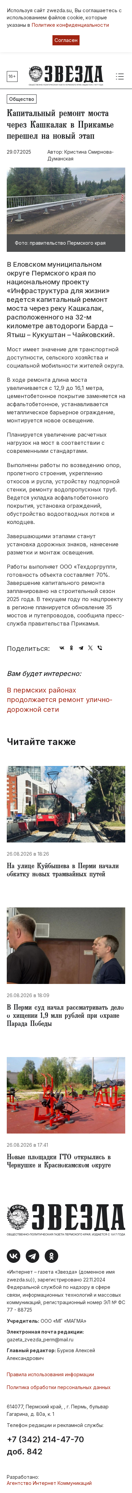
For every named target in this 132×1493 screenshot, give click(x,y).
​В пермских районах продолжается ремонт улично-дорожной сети (59, 699)
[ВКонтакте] (62, 648)
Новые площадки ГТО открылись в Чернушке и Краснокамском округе (59, 1162)
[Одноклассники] (71, 648)
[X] (90, 648)
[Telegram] (81, 648)
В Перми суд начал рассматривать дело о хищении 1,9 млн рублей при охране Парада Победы (65, 1016)
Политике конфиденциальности (70, 25)
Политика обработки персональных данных (59, 1387)
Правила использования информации (50, 1374)
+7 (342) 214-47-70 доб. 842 (45, 1445)
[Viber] (100, 648)
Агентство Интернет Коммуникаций (49, 1483)
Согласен (66, 40)
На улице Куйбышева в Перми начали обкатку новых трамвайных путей (63, 871)
